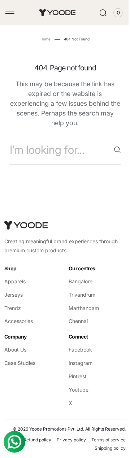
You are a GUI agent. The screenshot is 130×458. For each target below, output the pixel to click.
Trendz (12, 308)
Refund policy (32, 439)
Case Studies (19, 363)
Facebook (78, 349)
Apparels (15, 281)
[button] (10, 12)
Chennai (75, 321)
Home (43, 39)
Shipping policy (104, 448)
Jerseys (13, 295)
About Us (15, 349)
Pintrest (75, 376)
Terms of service (103, 439)
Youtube (76, 390)
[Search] (112, 150)
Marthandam (81, 308)
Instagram (78, 363)
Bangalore (78, 281)
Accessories (18, 321)
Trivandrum (79, 295)
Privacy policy (66, 439)
